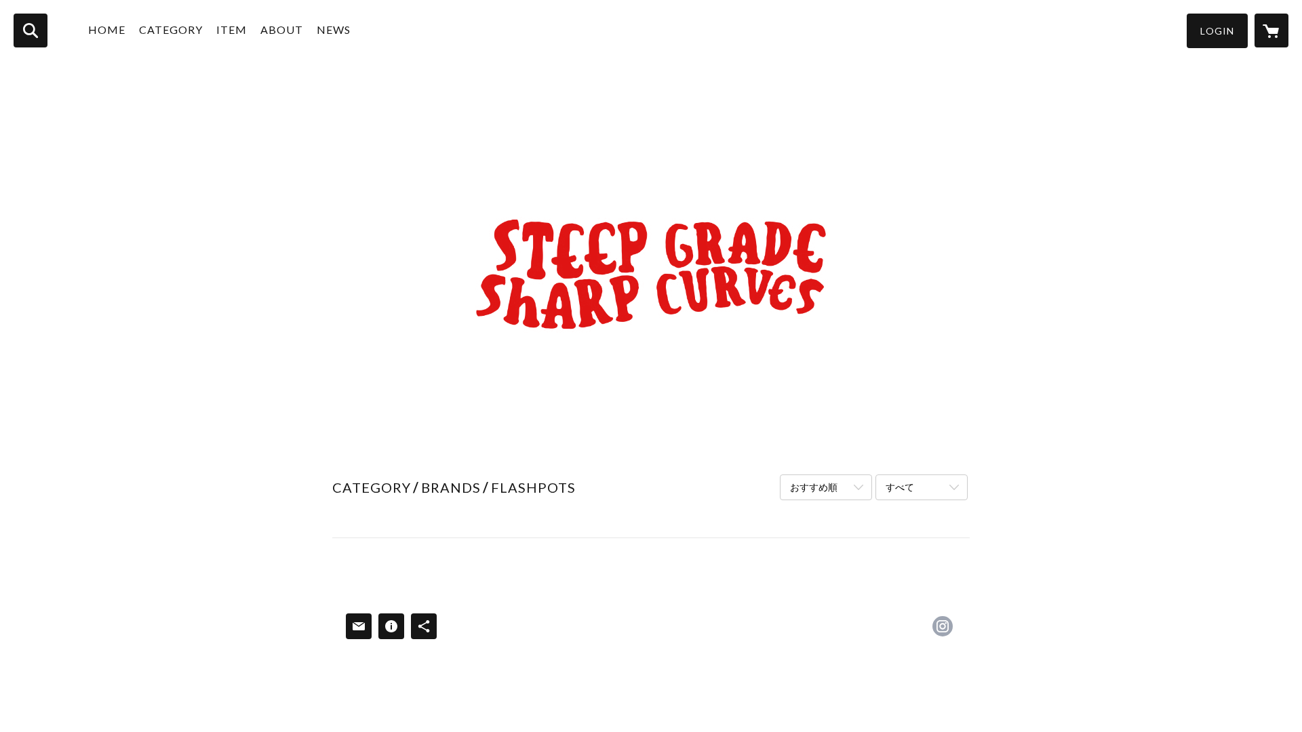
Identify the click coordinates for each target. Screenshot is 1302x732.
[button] (1217, 31)
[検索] (30, 30)
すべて (900, 487)
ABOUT (281, 29)
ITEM (231, 29)
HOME (106, 29)
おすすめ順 (813, 487)
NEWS (334, 29)
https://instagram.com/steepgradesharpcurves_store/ (942, 626)
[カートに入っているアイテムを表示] (1271, 30)
